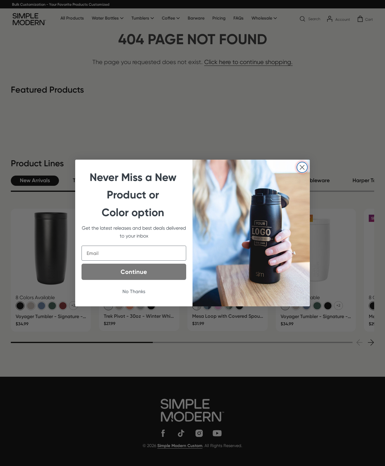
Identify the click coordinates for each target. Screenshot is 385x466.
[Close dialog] (302, 167)
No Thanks (133, 291)
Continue (134, 271)
